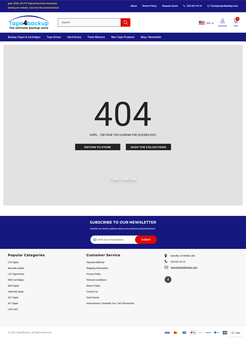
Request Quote (170, 6)
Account (222, 25)
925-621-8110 (194, 6)
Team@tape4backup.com (224, 6)
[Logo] (30, 22)
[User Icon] (222, 20)
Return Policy (149, 6)
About (134, 6)
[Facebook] (168, 279)
